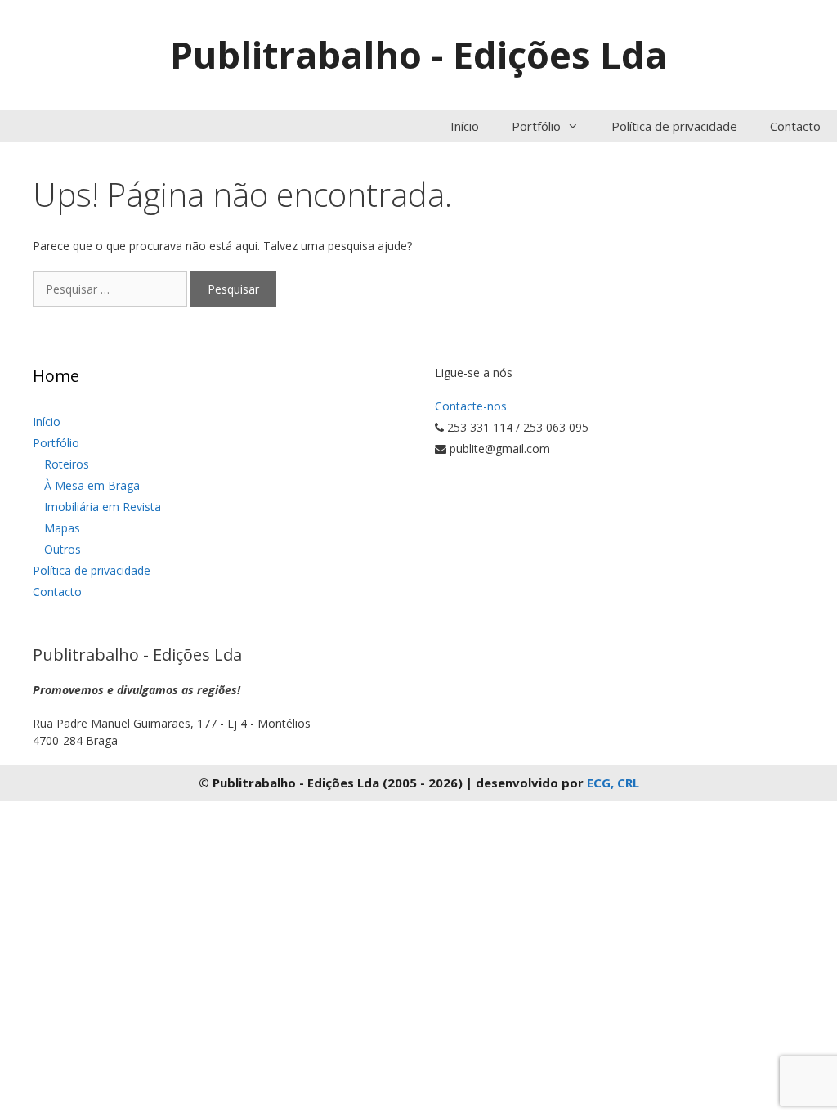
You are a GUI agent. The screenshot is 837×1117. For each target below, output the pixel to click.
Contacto (795, 126)
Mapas (62, 528)
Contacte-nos (471, 406)
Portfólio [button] (536, 126)
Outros (62, 549)
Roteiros (66, 464)
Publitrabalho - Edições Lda (418, 54)
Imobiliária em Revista (102, 506)
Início (464, 126)
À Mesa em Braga (92, 485)
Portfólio (56, 443)
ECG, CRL (613, 782)
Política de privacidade (674, 126)
